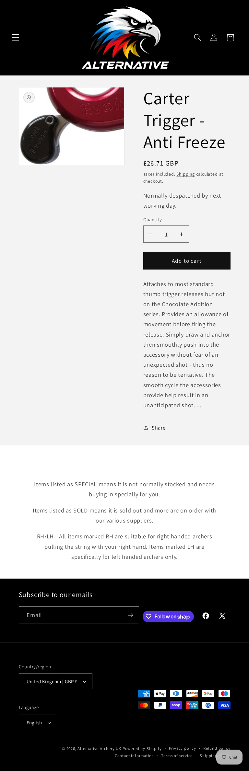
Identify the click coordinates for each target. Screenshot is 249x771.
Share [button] (158, 427)
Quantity (152, 219)
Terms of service (177, 755)
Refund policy (216, 748)
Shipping (185, 174)
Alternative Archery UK (99, 748)
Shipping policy (215, 755)
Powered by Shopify (142, 748)
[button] (15, 37)
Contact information (134, 755)
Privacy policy (182, 748)
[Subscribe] (130, 615)
